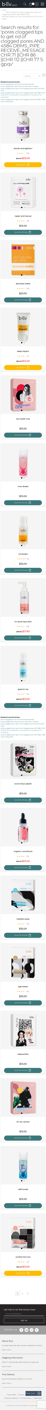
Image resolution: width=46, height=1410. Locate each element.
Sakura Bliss (23, 1054)
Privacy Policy (26, 1398)
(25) (27, 288)
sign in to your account (36, 4)
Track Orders (11, 1395)
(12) (28, 856)
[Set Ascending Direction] (43, 75)
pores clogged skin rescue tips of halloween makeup (19, 86)
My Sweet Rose (23, 419)
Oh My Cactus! (23, 1122)
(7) (28, 356)
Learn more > (7, 1350)
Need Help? (38, 1398)
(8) (28, 221)
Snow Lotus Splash (23, 784)
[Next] (27, 1293)
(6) (28, 924)
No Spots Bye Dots (23, 622)
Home (4, 10)
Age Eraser (23, 986)
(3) (28, 559)
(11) (28, 694)
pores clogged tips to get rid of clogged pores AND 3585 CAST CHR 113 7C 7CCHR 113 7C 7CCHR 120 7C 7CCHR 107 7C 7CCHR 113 (23, 95)
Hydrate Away (23, 919)
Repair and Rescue (23, 216)
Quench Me (23, 689)
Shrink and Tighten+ (23, 148)
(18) (27, 626)
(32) (27, 153)
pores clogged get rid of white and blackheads (17, 84)
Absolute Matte (23, 284)
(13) (28, 991)
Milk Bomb (23, 1189)
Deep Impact (23, 351)
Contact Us (23, 1395)
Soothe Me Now (23, 1257)
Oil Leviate (23, 554)
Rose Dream (23, 486)
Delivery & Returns (12, 1398)
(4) (28, 1262)
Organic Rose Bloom (23, 851)
